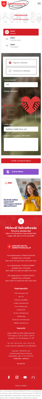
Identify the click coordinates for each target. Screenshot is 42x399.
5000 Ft (10, 101)
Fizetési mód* (8, 124)
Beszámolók (21, 363)
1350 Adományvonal (21, 293)
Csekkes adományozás (21, 303)
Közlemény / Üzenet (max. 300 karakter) (17, 136)
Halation (24, 385)
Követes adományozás (21, 313)
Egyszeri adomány (20, 63)
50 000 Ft (11, 115)
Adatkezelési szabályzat (21, 358)
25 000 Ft (11, 110)
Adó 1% (21, 296)
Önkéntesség (21, 316)
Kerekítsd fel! (21, 310)
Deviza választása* (10, 80)
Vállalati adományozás (21, 323)
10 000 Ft (11, 105)
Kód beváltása (18, 171)
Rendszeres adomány (21, 71)
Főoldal (15, 19)
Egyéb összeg (12, 119)
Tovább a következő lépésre (21, 161)
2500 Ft (10, 96)
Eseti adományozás (21, 306)
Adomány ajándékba (21, 300)
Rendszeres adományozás (21, 320)
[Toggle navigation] (39, 3)
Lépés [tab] (11, 32)
